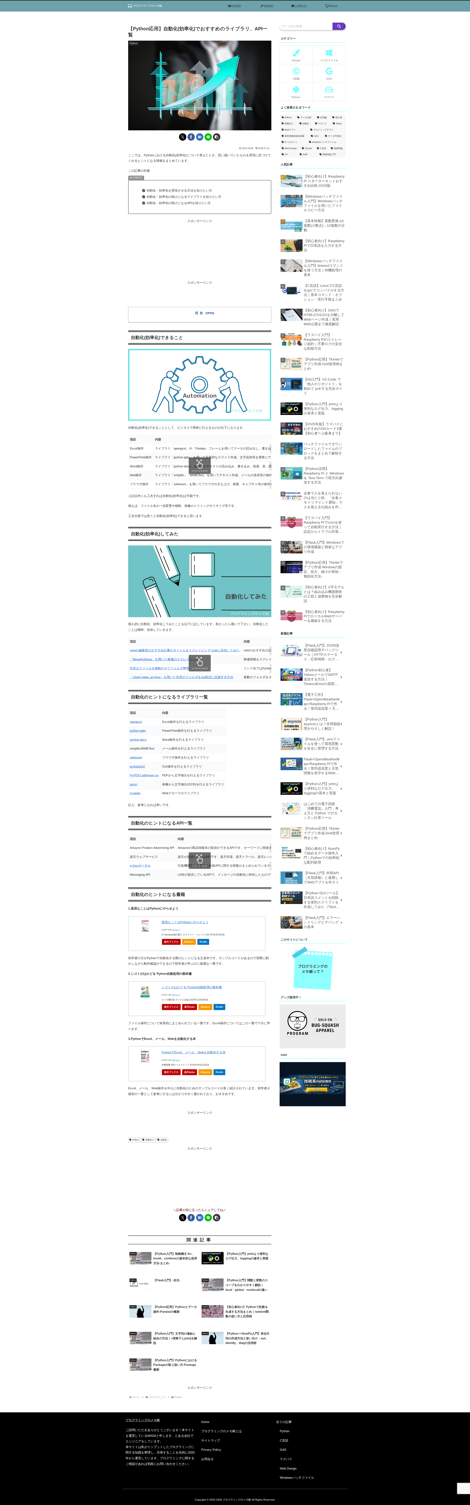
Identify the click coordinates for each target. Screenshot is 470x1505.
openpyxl (136, 722)
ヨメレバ (176, 930)
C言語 (284, 1440)
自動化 (163, 1140)
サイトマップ (210, 1440)
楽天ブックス (171, 941)
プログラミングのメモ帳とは (221, 1431)
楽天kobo (189, 1006)
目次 (200, 313)
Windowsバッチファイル (297, 1477)
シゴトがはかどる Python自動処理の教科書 (192, 987)
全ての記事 (284, 1422)
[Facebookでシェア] (191, 137)
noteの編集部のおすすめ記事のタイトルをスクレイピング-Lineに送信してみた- (185, 650)
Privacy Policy (211, 1449)
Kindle (203, 941)
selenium (136, 757)
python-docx (138, 739)
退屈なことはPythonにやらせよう (185, 922)
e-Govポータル (140, 865)
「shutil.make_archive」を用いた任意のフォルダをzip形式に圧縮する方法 (181, 677)
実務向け (149, 1140)
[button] (216, 137)
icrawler (135, 793)
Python (135, 1140)
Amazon (189, 941)
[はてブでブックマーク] (199, 137)
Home (205, 1422)
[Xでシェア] (182, 137)
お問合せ (207, 1459)
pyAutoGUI (137, 766)
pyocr (134, 784)
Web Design (288, 1468)
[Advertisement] (199, 250)
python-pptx (138, 730)
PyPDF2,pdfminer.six (144, 775)
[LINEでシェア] (208, 137)
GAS (283, 1449)
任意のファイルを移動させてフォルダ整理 (159, 668)
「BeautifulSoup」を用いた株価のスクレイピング (164, 659)
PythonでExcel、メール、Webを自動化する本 (194, 1052)
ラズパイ (286, 1459)
